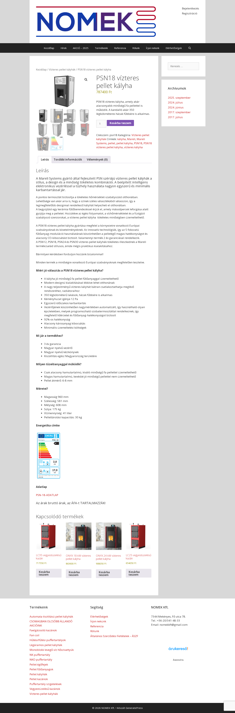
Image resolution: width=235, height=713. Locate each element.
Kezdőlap (49, 48)
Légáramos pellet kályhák (46, 645)
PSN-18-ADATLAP (47, 495)
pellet (111, 143)
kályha (121, 139)
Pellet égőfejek (39, 664)
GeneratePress (134, 707)
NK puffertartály (40, 655)
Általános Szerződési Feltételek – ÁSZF (114, 636)
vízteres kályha (133, 147)
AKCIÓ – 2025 (80, 48)
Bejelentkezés (190, 8)
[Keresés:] (183, 66)
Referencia (120, 48)
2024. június (176, 107)
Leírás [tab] (45, 159)
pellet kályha (124, 143)
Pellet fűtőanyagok (41, 669)
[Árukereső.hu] (178, 650)
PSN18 (138, 143)
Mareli (131, 139)
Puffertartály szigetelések (46, 684)
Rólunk (136, 48)
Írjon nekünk (152, 48)
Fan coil (34, 635)
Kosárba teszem (120, 123)
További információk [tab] (68, 159)
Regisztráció (189, 13)
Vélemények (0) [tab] (97, 159)
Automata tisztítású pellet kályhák (51, 616)
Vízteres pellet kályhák (62, 69)
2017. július (175, 117)
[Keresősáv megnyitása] (189, 48)
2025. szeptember (179, 97)
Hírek (64, 48)
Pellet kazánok (39, 679)
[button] (86, 80)
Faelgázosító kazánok (43, 630)
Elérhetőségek (174, 48)
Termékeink (101, 48)
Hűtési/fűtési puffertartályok (48, 640)
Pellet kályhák (38, 674)
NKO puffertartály (41, 659)
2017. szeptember (179, 112)
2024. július (175, 102)
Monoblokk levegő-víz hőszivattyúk (52, 650)
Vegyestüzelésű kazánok (45, 689)
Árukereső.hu (178, 660)
